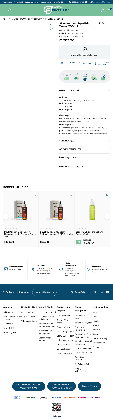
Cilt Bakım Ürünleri (83, 349)
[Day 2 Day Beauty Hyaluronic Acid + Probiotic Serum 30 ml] (20, 209)
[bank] (56, 397)
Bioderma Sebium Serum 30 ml (89, 233)
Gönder (46, 292)
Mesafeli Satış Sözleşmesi (45, 332)
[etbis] (56, 408)
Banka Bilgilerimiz (11, 333)
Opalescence (98, 343)
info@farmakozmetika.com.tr (99, 2)
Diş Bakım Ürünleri (83, 364)
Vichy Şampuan (64, 345)
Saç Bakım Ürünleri (83, 353)
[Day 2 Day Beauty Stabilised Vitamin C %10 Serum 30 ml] (56, 209)
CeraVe (95, 347)
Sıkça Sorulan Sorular (45, 339)
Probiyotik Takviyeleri (80, 328)
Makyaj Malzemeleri (80, 370)
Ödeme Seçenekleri (70, 149)
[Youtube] (107, 292)
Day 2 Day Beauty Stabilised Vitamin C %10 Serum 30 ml (56, 234)
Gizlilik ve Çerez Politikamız (46, 318)
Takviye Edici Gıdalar (81, 317)
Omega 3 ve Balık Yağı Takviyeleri (83, 335)
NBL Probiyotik (63, 316)
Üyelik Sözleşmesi (47, 312)
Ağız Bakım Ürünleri (80, 358)
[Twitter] (95, 292)
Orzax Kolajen (63, 327)
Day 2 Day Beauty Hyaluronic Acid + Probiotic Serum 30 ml (20, 234)
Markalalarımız (45, 2)
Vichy (95, 312)
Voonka (95, 321)
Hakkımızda (7, 2)
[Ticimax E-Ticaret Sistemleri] (56, 416)
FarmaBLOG (18, 2)
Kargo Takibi (58, 2)
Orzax (95, 317)
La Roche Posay (99, 339)
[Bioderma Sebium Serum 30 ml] (92, 209)
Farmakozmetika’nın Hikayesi (12, 318)
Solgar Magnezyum (66, 340)
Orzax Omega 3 (64, 353)
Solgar (95, 334)
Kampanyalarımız (31, 2)
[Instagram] (101, 292)
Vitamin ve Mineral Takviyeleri (83, 342)
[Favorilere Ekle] (52, 27)
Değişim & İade (28, 312)
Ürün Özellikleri (69, 90)
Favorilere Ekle (35, 195)
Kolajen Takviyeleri (83, 323)
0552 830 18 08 (78, 2)
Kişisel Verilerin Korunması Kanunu (47, 325)
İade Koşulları (67, 158)
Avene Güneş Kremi (63, 321)
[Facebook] (89, 292)
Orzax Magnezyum (65, 332)
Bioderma (96, 330)
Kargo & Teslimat (29, 317)
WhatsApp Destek (29, 321)
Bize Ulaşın (8, 324)
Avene (95, 325)
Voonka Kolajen (64, 349)
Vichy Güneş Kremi (65, 336)
